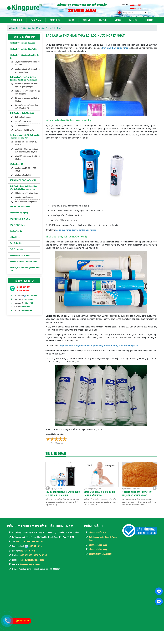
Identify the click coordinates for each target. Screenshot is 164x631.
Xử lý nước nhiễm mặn (23, 117)
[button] (155, 488)
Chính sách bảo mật (97, 532)
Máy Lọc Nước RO (16, 164)
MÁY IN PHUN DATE (17, 225)
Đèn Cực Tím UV (16, 231)
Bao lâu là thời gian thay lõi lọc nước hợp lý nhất (45, 28)
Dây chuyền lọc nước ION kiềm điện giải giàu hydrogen (26, 85)
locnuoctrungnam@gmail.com (31, 560)
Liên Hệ (149, 20)
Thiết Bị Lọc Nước (16, 249)
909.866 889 (26, 555)
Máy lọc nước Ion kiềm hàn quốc (22, 43)
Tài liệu (133, 20)
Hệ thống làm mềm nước (24, 197)
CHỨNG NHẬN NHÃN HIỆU (100, 554)
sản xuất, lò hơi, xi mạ (23, 121)
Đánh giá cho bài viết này (55, 434)
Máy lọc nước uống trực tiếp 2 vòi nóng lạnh (27, 63)
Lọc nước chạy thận (22, 126)
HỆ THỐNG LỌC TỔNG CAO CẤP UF (23, 180)
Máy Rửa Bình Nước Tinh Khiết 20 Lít (23, 261)
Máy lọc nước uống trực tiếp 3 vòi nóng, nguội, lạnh (27, 70)
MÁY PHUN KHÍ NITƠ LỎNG (20, 219)
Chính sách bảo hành (98, 545)
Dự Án (71, 20)
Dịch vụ (86, 20)
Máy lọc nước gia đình (23, 175)
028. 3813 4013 (23, 541)
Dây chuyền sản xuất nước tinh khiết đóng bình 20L (26, 106)
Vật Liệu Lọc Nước (16, 243)
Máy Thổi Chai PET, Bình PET (20, 207)
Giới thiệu (55, 20)
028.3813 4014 (26, 310)
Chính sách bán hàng (98, 549)
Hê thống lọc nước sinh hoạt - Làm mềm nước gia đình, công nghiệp (23, 187)
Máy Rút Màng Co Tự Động (20, 255)
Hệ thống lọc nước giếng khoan (26, 193)
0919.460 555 (25, 307)
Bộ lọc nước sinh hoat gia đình (26, 201)
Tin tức (102, 20)
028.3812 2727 (38, 541)
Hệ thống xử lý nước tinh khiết (22, 113)
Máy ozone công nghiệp (19, 213)
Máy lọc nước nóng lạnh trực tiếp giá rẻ (24, 56)
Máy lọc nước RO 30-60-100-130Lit (26, 169)
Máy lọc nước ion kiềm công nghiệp (23, 49)
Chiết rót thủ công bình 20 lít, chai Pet (26, 143)
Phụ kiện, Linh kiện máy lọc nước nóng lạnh (25, 269)
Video (118, 20)
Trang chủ (16, 20)
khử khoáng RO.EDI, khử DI (24, 130)
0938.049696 (23, 290)
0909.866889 (28, 299)
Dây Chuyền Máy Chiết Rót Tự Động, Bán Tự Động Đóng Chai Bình (25, 136)
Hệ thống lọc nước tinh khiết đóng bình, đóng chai (27, 92)
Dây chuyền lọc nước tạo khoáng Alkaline (27, 99)
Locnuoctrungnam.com (30, 564)
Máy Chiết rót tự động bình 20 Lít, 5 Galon (27, 157)
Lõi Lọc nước (14, 237)
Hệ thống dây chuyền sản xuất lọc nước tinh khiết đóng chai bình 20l (23, 78)
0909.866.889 (23, 287)
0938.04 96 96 (32, 296)
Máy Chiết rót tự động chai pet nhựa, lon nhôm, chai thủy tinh (26, 150)
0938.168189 (28, 303)
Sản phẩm (36, 20)
